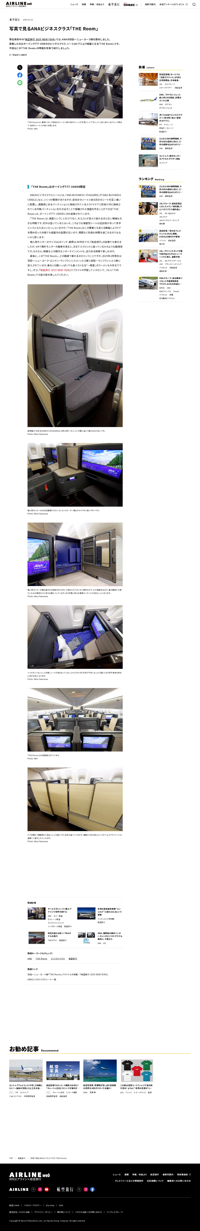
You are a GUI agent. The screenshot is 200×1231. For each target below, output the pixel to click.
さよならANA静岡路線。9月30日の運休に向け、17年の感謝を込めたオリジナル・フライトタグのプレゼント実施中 (170, 141)
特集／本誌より (97, 4)
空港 (150, 1092)
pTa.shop (50, 1205)
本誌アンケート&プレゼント (171, 4)
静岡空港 (168, 148)
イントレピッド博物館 (106, 919)
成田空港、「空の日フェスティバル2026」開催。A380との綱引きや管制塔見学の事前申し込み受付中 (170, 233)
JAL (160, 84)
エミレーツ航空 (54, 919)
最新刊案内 (150, 4)
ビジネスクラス (58, 958)
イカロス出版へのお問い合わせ (88, 1212)
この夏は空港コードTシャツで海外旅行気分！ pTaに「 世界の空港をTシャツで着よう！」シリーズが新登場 (136, 1087)
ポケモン (168, 104)
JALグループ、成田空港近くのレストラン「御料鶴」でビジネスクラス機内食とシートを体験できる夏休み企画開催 (170, 206)
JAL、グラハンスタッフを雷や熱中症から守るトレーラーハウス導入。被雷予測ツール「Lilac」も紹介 (171, 254)
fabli (85, 1092)
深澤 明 (93, 1092)
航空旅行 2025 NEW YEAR (40, 39)
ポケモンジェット (165, 108)
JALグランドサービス (173, 261)
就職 (171, 295)
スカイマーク (170, 84)
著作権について (64, 1212)
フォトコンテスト (15, 1096)
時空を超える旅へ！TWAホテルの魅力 (59, 934)
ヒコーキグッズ (140, 1092)
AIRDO (162, 288)
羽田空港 (178, 87)
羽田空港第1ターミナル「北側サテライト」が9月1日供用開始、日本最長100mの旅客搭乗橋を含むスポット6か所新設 (171, 77)
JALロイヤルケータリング (169, 220)
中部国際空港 (29, 1096)
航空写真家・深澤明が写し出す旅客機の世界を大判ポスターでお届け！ (99, 1087)
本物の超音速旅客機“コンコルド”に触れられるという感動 (110, 911)
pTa (122, 1092)
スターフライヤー (165, 87)
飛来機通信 (182, 1174)
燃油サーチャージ (166, 128)
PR (160, 124)
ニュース (74, 4)
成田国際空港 (51, 1096)
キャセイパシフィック (56, 923)
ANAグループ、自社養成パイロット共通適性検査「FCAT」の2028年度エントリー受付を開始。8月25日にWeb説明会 (170, 281)
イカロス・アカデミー (33, 1205)
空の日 (162, 244)
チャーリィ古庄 (58, 1092)
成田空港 (171, 240)
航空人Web (14, 1205)
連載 (84, 4)
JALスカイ (163, 217)
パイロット (163, 267)
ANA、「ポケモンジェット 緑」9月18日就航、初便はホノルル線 (170, 97)
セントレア (163, 162)
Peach (176, 291)
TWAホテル (52, 940)
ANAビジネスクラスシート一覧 (42, 979)
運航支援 (163, 271)
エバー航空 (58, 916)
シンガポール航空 (55, 926)
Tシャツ (129, 1092)
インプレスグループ (114, 1212)
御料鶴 (162, 223)
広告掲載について (155, 1180)
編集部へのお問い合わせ (179, 1180)
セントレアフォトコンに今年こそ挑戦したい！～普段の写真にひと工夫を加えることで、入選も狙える (26, 1087)
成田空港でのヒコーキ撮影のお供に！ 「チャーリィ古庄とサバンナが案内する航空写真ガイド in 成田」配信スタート (62, 1087)
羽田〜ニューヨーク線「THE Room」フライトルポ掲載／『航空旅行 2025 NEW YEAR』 (68, 974)
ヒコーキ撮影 (71, 1092)
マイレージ (168, 124)
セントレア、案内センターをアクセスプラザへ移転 (170, 157)
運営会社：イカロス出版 (19, 1212)
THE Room (41, 958)
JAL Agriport (170, 213)
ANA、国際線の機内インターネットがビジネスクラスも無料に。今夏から (110, 936)
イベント (162, 240)
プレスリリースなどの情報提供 (129, 1180)
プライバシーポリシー (43, 1212)
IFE (104, 943)
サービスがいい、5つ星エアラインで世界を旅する (59, 910)
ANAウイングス (165, 291)
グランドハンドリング (173, 264)
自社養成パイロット (167, 298)
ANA (49, 916)
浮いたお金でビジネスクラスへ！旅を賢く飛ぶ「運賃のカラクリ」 (170, 117)
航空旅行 (68, 926)
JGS (161, 264)
